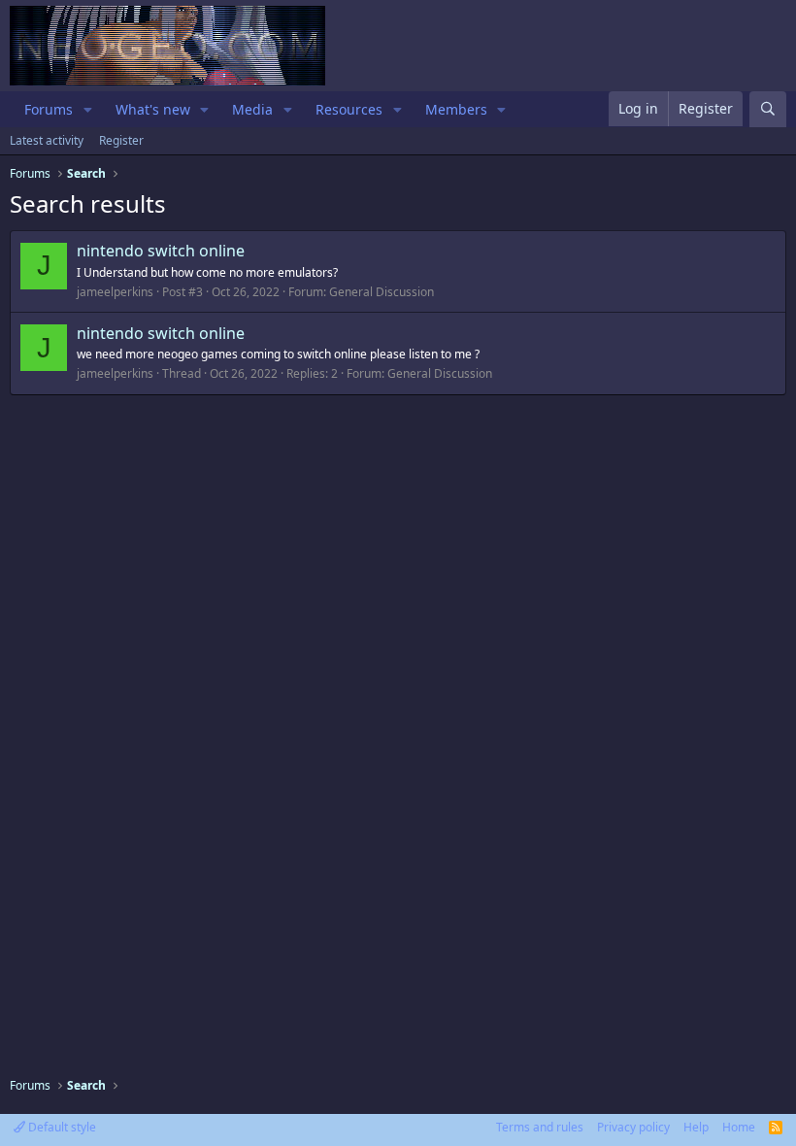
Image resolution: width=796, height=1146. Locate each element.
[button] (88, 109)
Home (738, 1127)
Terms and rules (539, 1127)
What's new (153, 109)
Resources (348, 109)
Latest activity (46, 140)
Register (121, 140)
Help (696, 1127)
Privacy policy (633, 1127)
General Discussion (381, 292)
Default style (60, 1127)
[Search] (767, 109)
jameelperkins (115, 292)
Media (252, 109)
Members (456, 109)
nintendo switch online (161, 250)
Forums (48, 109)
